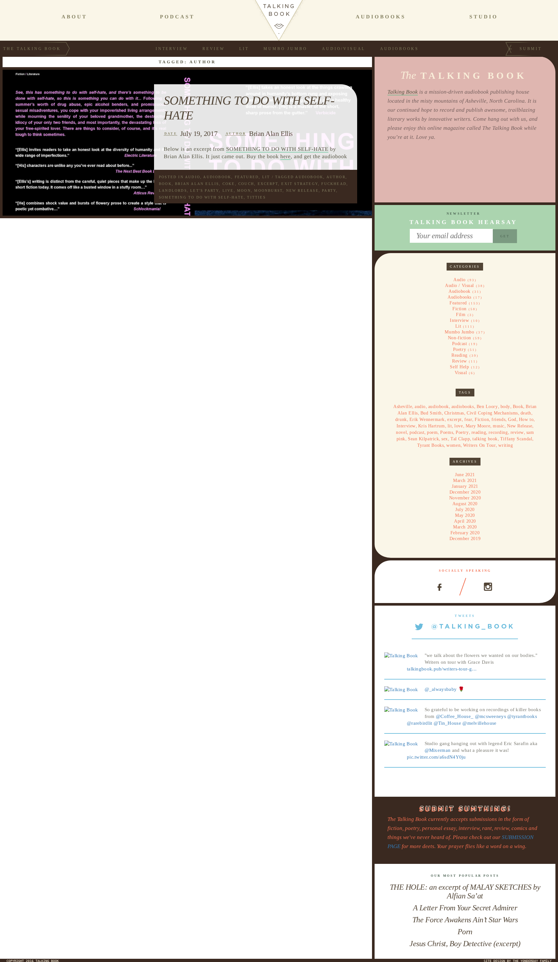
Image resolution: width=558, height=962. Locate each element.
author (336, 177)
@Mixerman (438, 750)
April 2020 (465, 521)
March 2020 (465, 527)
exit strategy (299, 184)
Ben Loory (487, 406)
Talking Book (403, 92)
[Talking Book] (401, 655)
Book (165, 184)
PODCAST (177, 17)
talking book (485, 438)
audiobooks (462, 406)
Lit (244, 48)
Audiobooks (399, 48)
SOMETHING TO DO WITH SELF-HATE (277, 149)
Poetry (459, 349)
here (285, 156)
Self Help (459, 366)
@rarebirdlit (419, 723)
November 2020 (465, 498)
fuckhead (333, 184)
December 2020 (465, 492)
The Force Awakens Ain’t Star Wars (465, 920)
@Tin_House (447, 723)
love (458, 426)
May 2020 (465, 515)
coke (228, 184)
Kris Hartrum (431, 426)
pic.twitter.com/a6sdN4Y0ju (436, 757)
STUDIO (484, 17)
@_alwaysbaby (441, 689)
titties (256, 197)
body (505, 406)
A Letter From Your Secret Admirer (465, 908)
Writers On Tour (479, 445)
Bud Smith (431, 413)
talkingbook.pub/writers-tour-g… (442, 668)
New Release (302, 190)
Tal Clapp (460, 438)
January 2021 (465, 486)
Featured (247, 177)
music (498, 426)
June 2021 (465, 474)
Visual (461, 372)
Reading (459, 355)
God (512, 419)
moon (244, 190)
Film (460, 314)
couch (246, 184)
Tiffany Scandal (516, 438)
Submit (531, 48)
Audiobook (217, 177)
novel (401, 432)
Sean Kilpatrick (423, 438)
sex (444, 438)
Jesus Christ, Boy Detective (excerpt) (464, 943)
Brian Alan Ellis (271, 133)
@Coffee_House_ (454, 716)
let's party (204, 190)
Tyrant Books (430, 445)
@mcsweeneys (490, 716)
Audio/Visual (343, 48)
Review (213, 48)
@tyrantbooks (522, 716)
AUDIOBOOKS (381, 17)
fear (468, 419)
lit (450, 426)
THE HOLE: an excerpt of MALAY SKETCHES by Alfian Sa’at (465, 891)
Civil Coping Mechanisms (492, 413)
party (329, 190)
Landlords (173, 190)
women (453, 445)
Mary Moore (478, 426)
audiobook (309, 177)
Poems (446, 432)
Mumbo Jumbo (285, 48)
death (526, 413)
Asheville (402, 406)
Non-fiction (459, 337)
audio (420, 406)
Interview (172, 48)
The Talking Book (32, 48)
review (517, 432)
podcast (416, 432)
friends (498, 419)
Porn (465, 931)
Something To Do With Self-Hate (201, 197)
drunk (401, 419)
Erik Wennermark (427, 419)
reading (478, 432)
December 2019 (465, 538)
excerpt (268, 184)
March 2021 (465, 480)
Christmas (454, 413)
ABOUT (74, 17)
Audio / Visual (459, 285)
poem (432, 432)
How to (526, 419)
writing (505, 445)
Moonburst (268, 190)
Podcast (459, 343)
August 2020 (465, 503)
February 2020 (465, 532)
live (228, 190)
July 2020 (465, 509)
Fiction (459, 308)
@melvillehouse (479, 723)
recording (498, 432)
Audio (192, 177)
